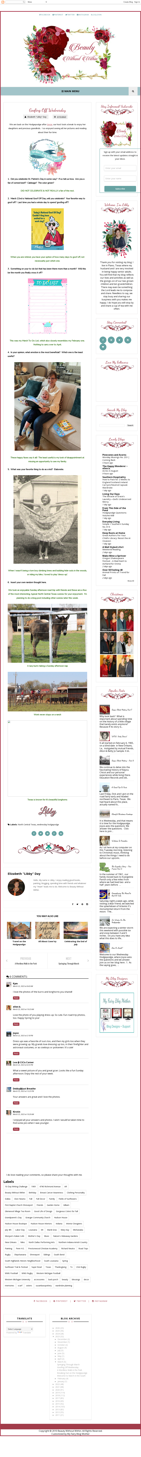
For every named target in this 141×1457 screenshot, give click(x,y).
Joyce (49, 124)
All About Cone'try (47, 941)
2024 (57, 1333)
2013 (57, 1409)
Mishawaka (78, 1229)
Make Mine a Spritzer (114, 555)
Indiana (59, 1223)
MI (42, 1229)
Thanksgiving (60, 1267)
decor (86, 1279)
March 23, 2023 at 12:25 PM (23, 1091)
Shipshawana (20, 1254)
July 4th (8, 1229)
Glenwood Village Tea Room (17, 1211)
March (61, 1361)
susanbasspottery (44, 1285)
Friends (40, 1205)
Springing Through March (68, 1364)
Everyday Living (111, 521)
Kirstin (16, 1111)
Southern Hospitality (114, 477)
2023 (57, 1336)
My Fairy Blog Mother (78, 1433)
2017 (57, 1398)
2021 (57, 1387)
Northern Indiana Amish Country (73, 1242)
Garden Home (53, 1205)
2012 (57, 1412)
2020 (57, 1390)
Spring (65, 1260)
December (62, 1339)
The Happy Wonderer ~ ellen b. (115, 467)
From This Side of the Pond (114, 509)
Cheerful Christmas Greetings (122, 814)
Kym (15, 983)
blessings (76, 1279)
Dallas (7, 1198)
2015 (57, 1403)
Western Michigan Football (48, 1273)
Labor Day (20, 1229)
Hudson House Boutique (16, 1223)
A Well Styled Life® (113, 547)
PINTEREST (58, 15)
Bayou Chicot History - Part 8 (123, 760)
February (62, 1378)
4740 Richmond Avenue (50, 1186)
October (61, 1345)
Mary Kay (65, 1229)
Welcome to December (120, 841)
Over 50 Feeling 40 (112, 569)
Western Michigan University (17, 1279)
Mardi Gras (52, 1229)
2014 (57, 1406)
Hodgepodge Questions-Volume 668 (114, 514)
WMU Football (11, 1273)
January (61, 1381)
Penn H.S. (20, 1248)
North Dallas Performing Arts (42, 1242)
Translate (27, 1332)
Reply (16, 998)
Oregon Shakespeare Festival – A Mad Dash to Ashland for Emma (114, 561)
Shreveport (35, 1254)
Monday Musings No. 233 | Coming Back (115, 458)
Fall (30, 1198)
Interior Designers (74, 1223)
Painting (8, 1248)
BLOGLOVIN (96, 15)
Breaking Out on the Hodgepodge (72, 1373)
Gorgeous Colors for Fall (67, 1211)
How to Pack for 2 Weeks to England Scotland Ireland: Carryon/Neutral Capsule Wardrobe (116, 483)
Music (46, 1236)
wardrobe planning (63, 1285)
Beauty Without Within (15, 1192)
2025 (57, 1330)
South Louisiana (51, 1260)
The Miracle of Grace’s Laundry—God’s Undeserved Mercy (116, 499)
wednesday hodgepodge (48, 824)
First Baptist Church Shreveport (19, 1205)
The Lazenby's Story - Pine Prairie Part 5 (121, 867)
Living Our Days (111, 493)
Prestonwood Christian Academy (42, 1248)
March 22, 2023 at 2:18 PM (23, 1035)
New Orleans (11, 1242)
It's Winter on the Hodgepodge (119, 921)
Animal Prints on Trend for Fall (115, 573)
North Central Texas (27, 824)
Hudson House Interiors (41, 1223)
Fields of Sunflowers (68, 1198)
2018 (57, 1395)
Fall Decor (40, 1198)
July (59, 1350)
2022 (57, 1384)
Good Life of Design (43, 1211)
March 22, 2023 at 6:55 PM (23, 1065)
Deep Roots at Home (113, 532)
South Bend (59, 1254)
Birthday (32, 1192)
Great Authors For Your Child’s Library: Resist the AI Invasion (116, 538)
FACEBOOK (45, 15)
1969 (33, 1186)
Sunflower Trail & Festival (16, 1267)
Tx (71, 1267)
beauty (65, 1279)
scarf (20, 1285)
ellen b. (17, 1006)
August (61, 1347)
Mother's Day (34, 1236)
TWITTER (71, 15)
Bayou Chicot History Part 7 (122, 710)
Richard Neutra (68, 1248)
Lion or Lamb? (117, 948)
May (60, 1356)
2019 (57, 1392)
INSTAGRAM (83, 15)
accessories (39, 1279)
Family (52, 1198)
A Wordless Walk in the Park (69, 1370)
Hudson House (60, 1217)
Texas (48, 1267)
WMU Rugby (27, 1273)
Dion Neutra (19, 1198)
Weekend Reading (111, 549)
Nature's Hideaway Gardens (65, 1236)
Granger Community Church (37, 1217)
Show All (131, 581)
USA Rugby (81, 1267)
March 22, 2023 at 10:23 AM (23, 1009)
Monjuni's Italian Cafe (14, 1236)
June (60, 1353)
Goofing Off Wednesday (67, 1367)
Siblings (47, 1254)
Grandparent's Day (13, 1217)
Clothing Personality (76, 1192)
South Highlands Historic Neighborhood (22, 1260)
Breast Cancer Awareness (51, 1192)
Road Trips (83, 1248)
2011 (57, 1415)
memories (9, 1285)
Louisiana (33, 1229)
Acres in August (110, 470)
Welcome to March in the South (71, 1375)
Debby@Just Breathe (24, 1088)
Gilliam (66, 1205)
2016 (57, 1401)
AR (65, 1186)
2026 (57, 1328)
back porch (53, 1279)
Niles (22, 1242)
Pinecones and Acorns (114, 454)
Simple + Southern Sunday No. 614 (115, 525)
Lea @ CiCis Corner (23, 1062)
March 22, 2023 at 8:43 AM (23, 986)
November (63, 1342)
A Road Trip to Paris (119, 787)
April (60, 1359)
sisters (29, 1285)
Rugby (7, 1254)
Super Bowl (37, 1267)
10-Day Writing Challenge (16, 1186)
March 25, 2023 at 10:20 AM (23, 1114)
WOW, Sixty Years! (119, 736)
